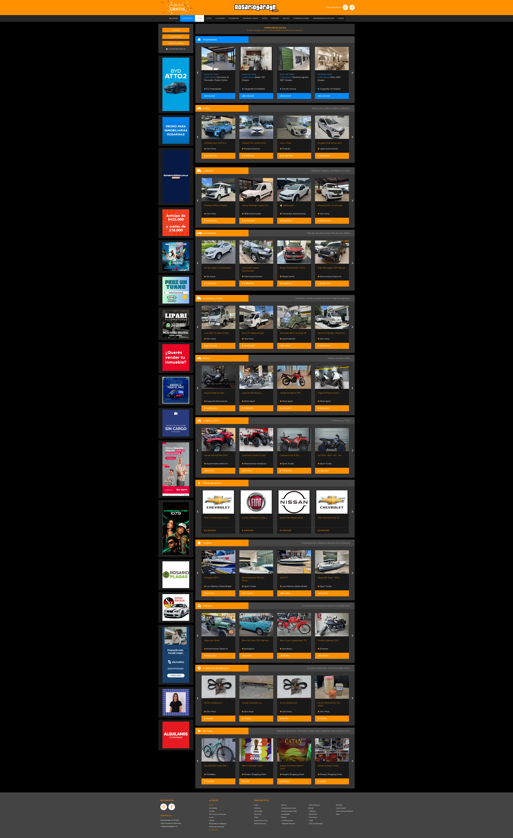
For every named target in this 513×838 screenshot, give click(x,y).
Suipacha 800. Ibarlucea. (331, 77)
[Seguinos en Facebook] (352, 7)
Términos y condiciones (217, 814)
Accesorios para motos (338, 668)
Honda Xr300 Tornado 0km (330, 393)
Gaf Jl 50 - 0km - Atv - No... (292, 455)
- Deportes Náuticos (288, 824)
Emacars (248, 149)
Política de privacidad (216, 827)
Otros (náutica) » (343, 543)
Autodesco (211, 649)
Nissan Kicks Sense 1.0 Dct (254, 268)
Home (211, 805)
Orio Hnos (286, 214)
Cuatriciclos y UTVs (260, 820)
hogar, (312, 731)
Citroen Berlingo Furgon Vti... (217, 205)
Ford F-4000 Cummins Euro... (331, 333)
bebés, (318, 731)
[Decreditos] (175, 655)
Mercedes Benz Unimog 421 (255, 333)
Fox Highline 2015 (326, 143)
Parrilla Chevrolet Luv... (214, 703)
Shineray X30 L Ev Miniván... (292, 205)
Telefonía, (281, 731)
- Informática (312, 817)
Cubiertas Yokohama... (328, 703)
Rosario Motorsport (328, 276)
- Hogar (310, 820)
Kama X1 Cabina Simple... (215, 333)
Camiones (257, 814)
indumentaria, (337, 731)
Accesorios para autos (288, 808)
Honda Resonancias (328, 401)
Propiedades (285, 814)
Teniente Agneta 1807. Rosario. (256, 77)
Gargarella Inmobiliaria (216, 89)
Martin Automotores (329, 149)
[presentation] (197, 73)
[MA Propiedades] (175, 357)
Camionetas (258, 811)
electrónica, (291, 731)
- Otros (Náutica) (314, 805)
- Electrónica (312, 814)
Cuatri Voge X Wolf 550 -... (329, 455)
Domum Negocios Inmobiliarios (327, 87)
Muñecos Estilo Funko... (291, 765)
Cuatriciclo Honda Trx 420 (216, 455)
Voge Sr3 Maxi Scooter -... (291, 393)
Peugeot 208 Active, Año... (292, 143)
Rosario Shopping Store (217, 774)
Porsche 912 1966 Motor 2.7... (331, 640)
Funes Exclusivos (214, 149)
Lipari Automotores (290, 149)
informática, (303, 731)
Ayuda (211, 817)
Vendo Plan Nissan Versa (253, 518)
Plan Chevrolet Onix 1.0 (290, 518)
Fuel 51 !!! (246, 577)
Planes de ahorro (260, 824)
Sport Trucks (250, 463)
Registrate (176, 37)
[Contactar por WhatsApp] (175, 130)
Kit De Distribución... (251, 703)
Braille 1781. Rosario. (216, 77)
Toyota (321, 518)
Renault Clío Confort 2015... (216, 143)
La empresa (213, 808)
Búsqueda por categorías (217, 824)
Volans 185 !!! (323, 577)
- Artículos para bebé (315, 824)
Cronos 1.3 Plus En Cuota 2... (217, 518)
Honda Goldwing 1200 (290, 640)
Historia (211, 820)
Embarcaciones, (309, 543)
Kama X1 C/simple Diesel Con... (294, 333)
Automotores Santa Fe (292, 276)
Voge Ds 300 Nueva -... (214, 393)
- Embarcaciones (287, 820)
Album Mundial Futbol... (215, 765)
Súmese (212, 811)
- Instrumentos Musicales (344, 811)
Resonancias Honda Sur (217, 463)
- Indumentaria (340, 808)
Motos (256, 817)
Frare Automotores (215, 276)
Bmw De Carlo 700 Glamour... (218, 640)
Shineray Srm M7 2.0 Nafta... (331, 205)
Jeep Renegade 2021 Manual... (294, 268)
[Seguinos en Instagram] (345, 7)
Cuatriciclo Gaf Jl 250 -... (252, 455)
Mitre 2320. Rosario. (291, 77)
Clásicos (284, 805)
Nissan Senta (250, 276)
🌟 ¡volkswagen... (249, 205)
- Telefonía (311, 811)
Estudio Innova (251, 89)
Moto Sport (211, 401)
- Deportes (338, 805)
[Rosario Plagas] (175, 575)
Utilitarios (257, 808)
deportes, (326, 731)
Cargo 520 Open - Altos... (291, 577)
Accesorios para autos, (317, 668)
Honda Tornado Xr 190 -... (253, 393)
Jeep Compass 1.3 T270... (329, 268)
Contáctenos (213, 830)
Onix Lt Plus (247, 143)
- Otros (337, 814)
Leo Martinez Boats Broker (256, 586)
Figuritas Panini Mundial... (329, 765)
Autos (256, 805)
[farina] (175, 176)
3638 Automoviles (214, 214)
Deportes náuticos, (326, 543)
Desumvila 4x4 (326, 711)
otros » (347, 731)
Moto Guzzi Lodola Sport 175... (256, 640)
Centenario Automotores (256, 214)
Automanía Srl (250, 339)
